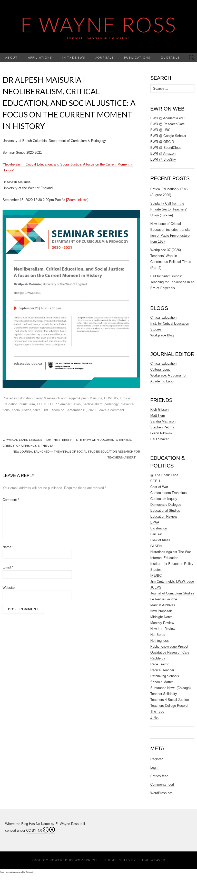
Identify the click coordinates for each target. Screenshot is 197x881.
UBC (46, 410)
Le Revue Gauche (163, 599)
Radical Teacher (162, 670)
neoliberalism (92, 404)
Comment (11, 500)
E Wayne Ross (99, 24)
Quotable (170, 57)
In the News (73, 57)
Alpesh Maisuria (90, 398)
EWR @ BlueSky (163, 159)
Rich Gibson (159, 409)
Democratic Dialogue (165, 505)
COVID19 (111, 398)
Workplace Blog (162, 335)
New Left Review (162, 629)
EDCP (41, 404)
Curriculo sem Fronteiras (168, 493)
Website (9, 588)
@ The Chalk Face (164, 475)
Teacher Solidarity (163, 694)
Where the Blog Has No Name (27, 824)
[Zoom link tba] (77, 200)
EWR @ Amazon (162, 153)
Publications (137, 57)
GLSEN (156, 546)
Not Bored (157, 635)
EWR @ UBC (160, 130)
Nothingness (159, 641)
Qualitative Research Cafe (169, 652)
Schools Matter (161, 682)
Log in (154, 767)
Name (8, 547)
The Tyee (157, 711)
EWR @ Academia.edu (167, 118)
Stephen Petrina (162, 427)
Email (8, 567)
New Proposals (161, 611)
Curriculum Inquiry (163, 499)
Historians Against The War (170, 552)
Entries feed (159, 776)
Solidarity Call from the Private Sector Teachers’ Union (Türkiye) (168, 209)
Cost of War (159, 487)
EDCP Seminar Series (64, 404)
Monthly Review (162, 623)
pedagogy (111, 404)
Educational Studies (165, 510)
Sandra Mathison (162, 421)
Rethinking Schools (164, 676)
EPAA (154, 522)
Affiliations (40, 57)
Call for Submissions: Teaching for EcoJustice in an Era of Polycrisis (172, 282)
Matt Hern (157, 415)
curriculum (27, 404)
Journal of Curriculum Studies (172, 593)
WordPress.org (161, 793)
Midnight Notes (161, 617)
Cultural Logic (160, 369)
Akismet (29, 872)
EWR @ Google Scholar (168, 136)
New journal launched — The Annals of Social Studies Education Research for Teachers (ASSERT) (76, 454)
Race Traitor (159, 664)
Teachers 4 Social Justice (169, 700)
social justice (21, 410)
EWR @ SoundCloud (165, 148)
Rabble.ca (157, 658)
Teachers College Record (169, 706)
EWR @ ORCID (162, 142)
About (11, 57)
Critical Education (163, 317)
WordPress (86, 860)
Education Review (163, 516)
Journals (104, 57)
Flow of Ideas (160, 540)
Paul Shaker (159, 439)
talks (37, 410)
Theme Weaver (151, 860)
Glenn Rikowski (161, 433)
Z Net (154, 717)
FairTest (156, 534)
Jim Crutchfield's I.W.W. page (172, 581)
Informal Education (164, 558)
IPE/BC (156, 575)
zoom (56, 410)
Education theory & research (39, 398)
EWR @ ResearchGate (167, 124)
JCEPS (155, 587)
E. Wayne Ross (67, 824)
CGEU (155, 481)
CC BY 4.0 (34, 830)
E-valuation (158, 528)
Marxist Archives (162, 605)
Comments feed (162, 784)
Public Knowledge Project (169, 646)
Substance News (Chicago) (170, 688)
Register (156, 759)
